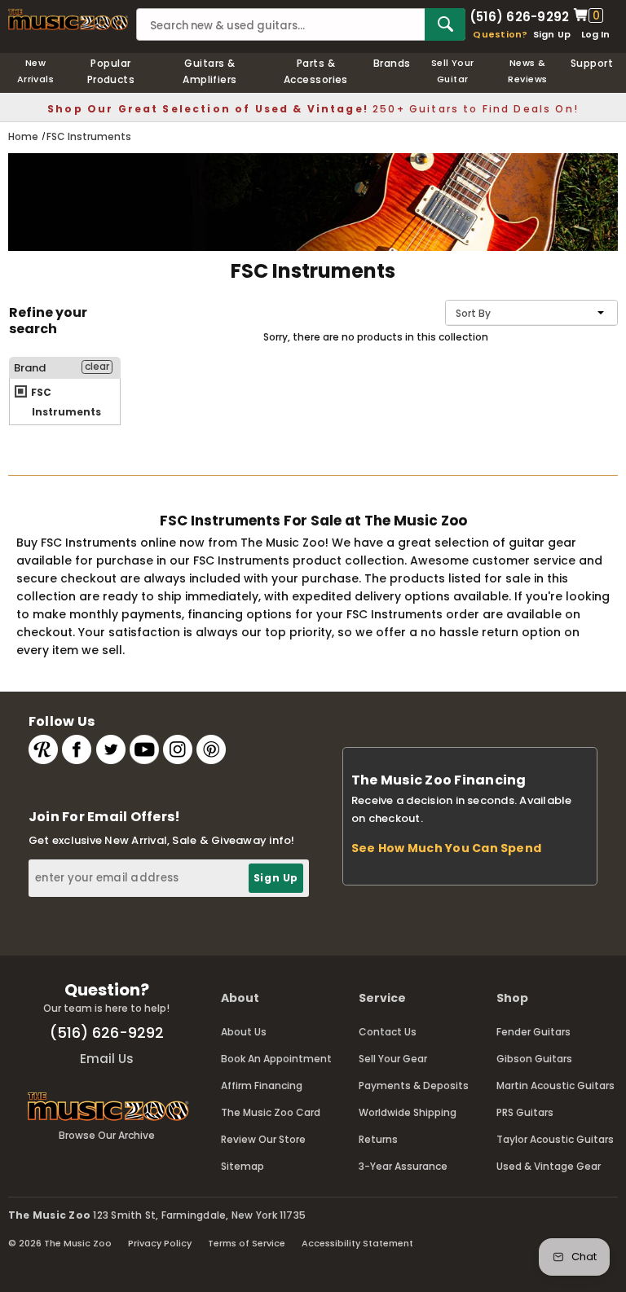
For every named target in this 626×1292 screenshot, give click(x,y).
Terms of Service (246, 1243)
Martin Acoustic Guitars (555, 1085)
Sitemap (242, 1166)
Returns (378, 1139)
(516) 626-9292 (519, 15)
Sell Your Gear (393, 1059)
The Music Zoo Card (270, 1112)
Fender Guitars (533, 1032)
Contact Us (388, 1032)
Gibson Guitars (534, 1059)
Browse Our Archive (107, 1135)
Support (592, 63)
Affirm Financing (261, 1085)
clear (97, 366)
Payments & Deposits (414, 1085)
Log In (595, 34)
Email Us (107, 1058)
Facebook (76, 749)
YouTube (144, 749)
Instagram (177, 749)
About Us (244, 1032)
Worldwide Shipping (407, 1112)
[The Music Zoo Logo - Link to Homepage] (68, 19)
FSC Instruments (65, 402)
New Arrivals (36, 71)
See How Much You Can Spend (446, 848)
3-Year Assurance (403, 1166)
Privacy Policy (160, 1243)
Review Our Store (263, 1139)
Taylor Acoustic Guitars (555, 1139)
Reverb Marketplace (43, 749)
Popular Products (111, 71)
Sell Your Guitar (452, 71)
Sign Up (552, 34)
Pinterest (211, 749)
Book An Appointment (276, 1059)
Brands (392, 63)
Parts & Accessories (316, 71)
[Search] (445, 24)
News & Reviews (527, 71)
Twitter (111, 749)
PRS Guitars (524, 1112)
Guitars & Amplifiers (210, 71)
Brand (30, 368)
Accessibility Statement (357, 1243)
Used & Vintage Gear (548, 1166)
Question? (500, 34)
